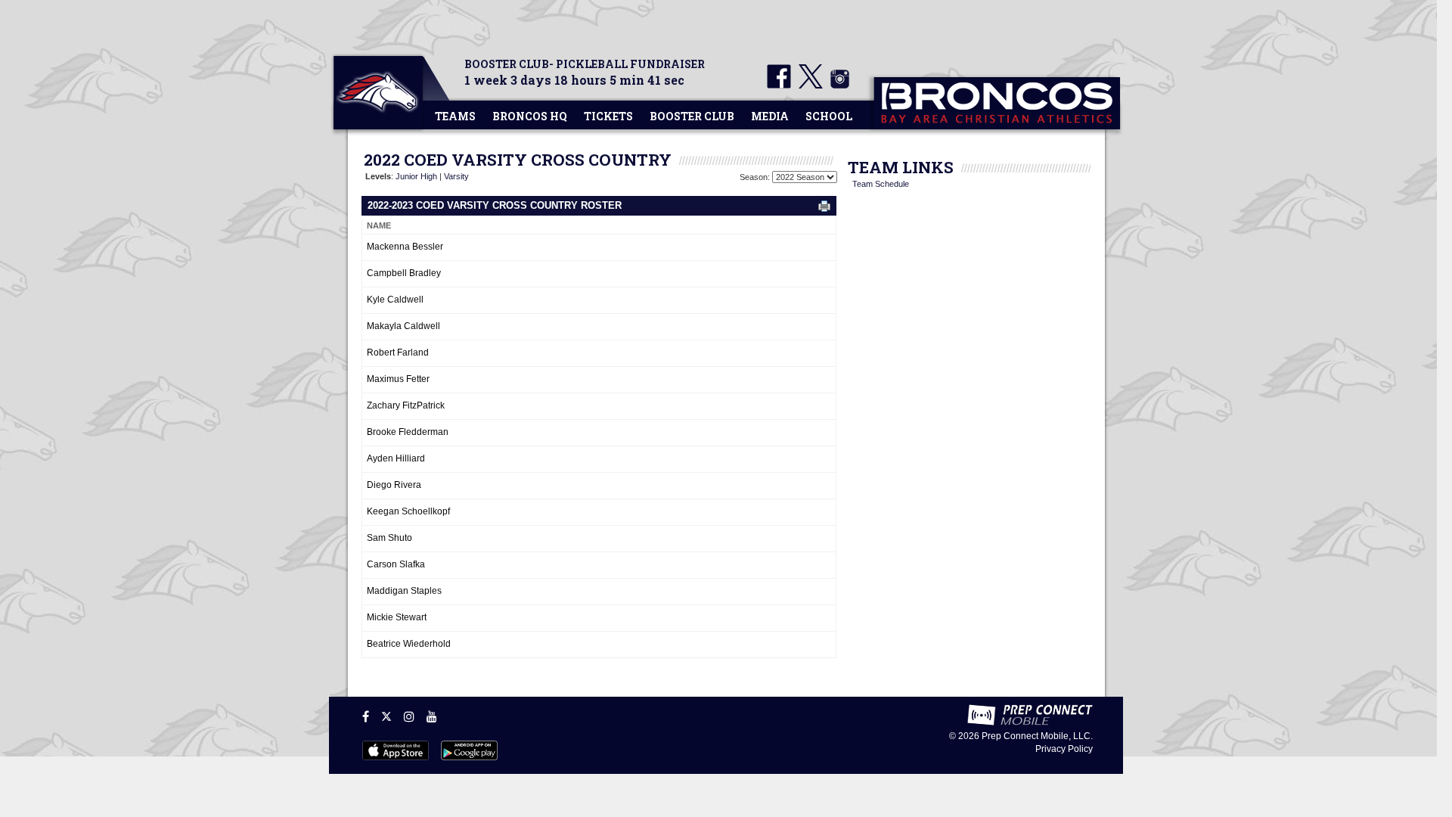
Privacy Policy (1064, 749)
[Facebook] (365, 716)
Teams (455, 116)
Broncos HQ (529, 116)
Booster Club (692, 116)
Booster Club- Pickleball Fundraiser (584, 64)
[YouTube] (432, 716)
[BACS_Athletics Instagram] (837, 85)
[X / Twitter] (386, 716)
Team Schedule (880, 183)
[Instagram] (409, 716)
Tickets (608, 116)
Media (770, 116)
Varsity (456, 176)
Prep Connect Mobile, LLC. (1037, 736)
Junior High (416, 176)
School (828, 116)
